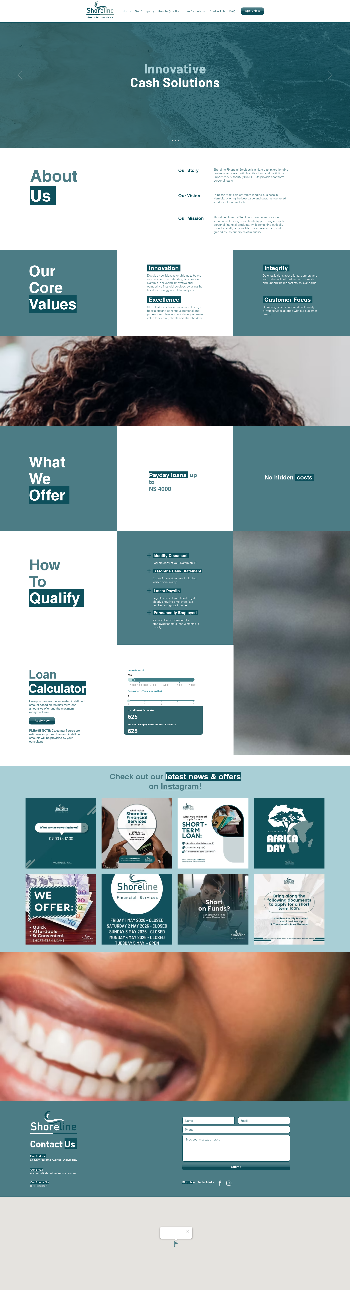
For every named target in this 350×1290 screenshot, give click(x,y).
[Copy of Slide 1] (175, 140)
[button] (144, 11)
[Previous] (20, 75)
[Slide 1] (172, 140)
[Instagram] (228, 1183)
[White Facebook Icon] (220, 1183)
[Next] (330, 75)
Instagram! (181, 786)
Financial (93, 17)
